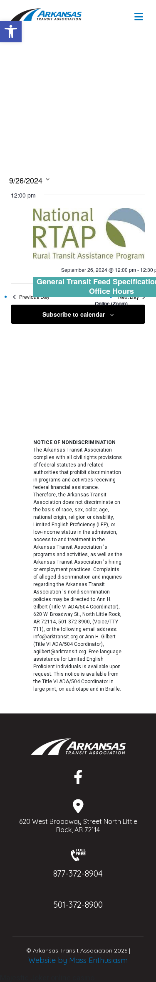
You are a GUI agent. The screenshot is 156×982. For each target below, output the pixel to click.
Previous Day (34, 296)
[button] (11, 31)
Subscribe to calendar (73, 314)
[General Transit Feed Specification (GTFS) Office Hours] (89, 234)
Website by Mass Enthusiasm (78, 960)
